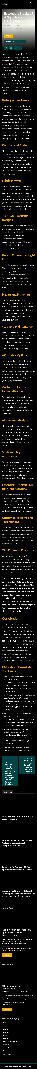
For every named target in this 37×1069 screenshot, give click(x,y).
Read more (7, 955)
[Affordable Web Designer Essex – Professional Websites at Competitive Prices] (18, 828)
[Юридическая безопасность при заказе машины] (18, 804)
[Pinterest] (16, 48)
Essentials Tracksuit (15, 41)
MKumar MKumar (14, 991)
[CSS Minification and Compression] (17, 975)
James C (9, 935)
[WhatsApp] (20, 48)
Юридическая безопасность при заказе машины (16, 931)
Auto (4, 935)
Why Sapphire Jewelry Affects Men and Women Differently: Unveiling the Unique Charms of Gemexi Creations (10, 773)
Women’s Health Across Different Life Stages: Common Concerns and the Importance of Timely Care (18, 893)
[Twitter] (11, 48)
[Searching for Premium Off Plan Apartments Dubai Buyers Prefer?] (18, 855)
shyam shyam (13, 25)
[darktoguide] (5, 4)
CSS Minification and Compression (12, 987)
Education (5, 991)
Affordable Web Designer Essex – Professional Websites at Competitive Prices (17, 843)
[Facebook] (6, 48)
